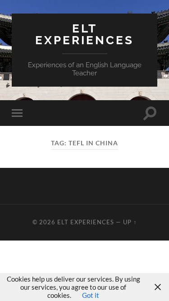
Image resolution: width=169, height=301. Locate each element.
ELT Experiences (84, 34)
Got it (90, 295)
